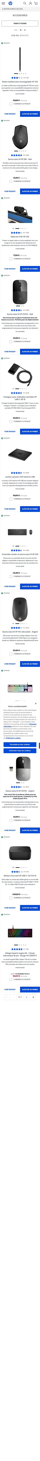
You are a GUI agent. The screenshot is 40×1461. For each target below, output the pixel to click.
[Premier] (7, 997)
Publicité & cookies (13, 738)
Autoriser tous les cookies (20, 751)
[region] (20, 728)
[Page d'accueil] (10, 3)
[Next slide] (26, 59)
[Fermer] (35, 703)
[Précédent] (13, 997)
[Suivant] (27, 997)
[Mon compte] (30, 3)
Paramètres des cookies (20, 745)
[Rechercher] (25, 3)
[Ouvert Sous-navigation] (3, 3)
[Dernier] (33, 997)
